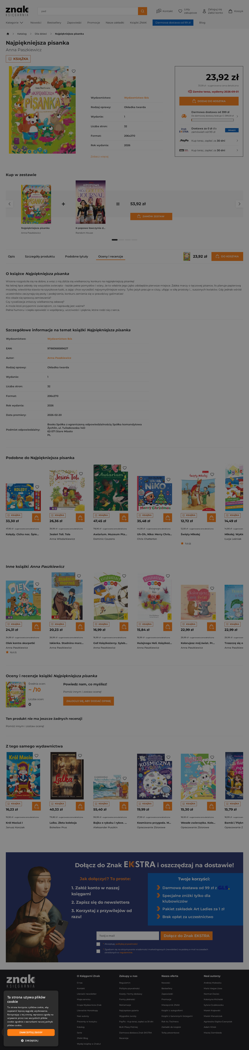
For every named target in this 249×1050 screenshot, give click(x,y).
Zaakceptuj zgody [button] (31, 1032)
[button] (31, 1040)
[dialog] (31, 1018)
